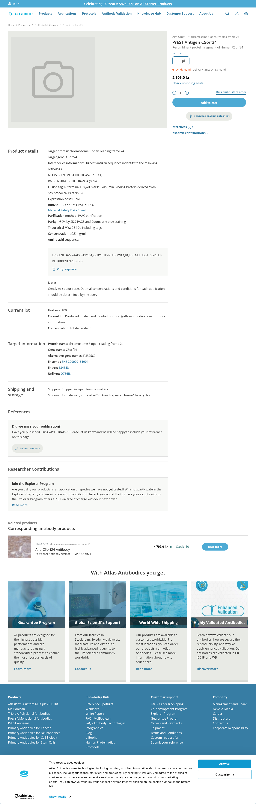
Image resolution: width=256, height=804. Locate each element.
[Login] (237, 13)
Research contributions (188, 133)
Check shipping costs (188, 83)
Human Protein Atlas (100, 742)
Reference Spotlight (99, 704)
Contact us (83, 669)
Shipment (158, 728)
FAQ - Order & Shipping (167, 704)
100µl (181, 61)
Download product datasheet (212, 116)
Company (220, 697)
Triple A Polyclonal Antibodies (29, 714)
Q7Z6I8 (66, 374)
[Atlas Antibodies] (20, 13)
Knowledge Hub (149, 13)
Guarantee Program (165, 718)
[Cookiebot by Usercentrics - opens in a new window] (24, 797)
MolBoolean (16, 709)
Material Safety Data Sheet (67, 210)
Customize (223, 774)
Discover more (207, 669)
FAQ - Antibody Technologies (106, 723)
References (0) (181, 127)
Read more (144, 669)
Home (11, 25)
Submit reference (30, 448)
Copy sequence (66, 269)
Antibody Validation (117, 13)
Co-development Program (169, 709)
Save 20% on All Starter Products (145, 3)
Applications (67, 13)
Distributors (221, 718)
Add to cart (209, 103)
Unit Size (177, 53)
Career (217, 714)
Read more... (21, 505)
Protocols (89, 13)
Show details (57, 796)
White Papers (95, 714)
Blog (89, 733)
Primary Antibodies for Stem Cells (31, 742)
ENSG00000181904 (75, 362)
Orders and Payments (166, 723)
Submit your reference (167, 742)
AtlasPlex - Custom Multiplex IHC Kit (33, 704)
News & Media (223, 709)
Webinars (92, 709)
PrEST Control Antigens (43, 25)
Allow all (224, 763)
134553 (64, 368)
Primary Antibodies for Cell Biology (32, 737)
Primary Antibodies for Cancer (29, 728)
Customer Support (180, 13)
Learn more (22, 669)
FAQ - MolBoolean (98, 718)
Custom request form (166, 737)
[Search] (227, 13)
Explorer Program (163, 714)
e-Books (91, 737)
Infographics (94, 728)
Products (45, 13)
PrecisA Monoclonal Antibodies (30, 718)
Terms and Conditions (166, 733)
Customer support (164, 697)
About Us (206, 13)
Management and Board (230, 704)
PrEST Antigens (18, 723)
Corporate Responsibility (230, 728)
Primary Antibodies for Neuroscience (34, 733)
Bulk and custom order (231, 92)
